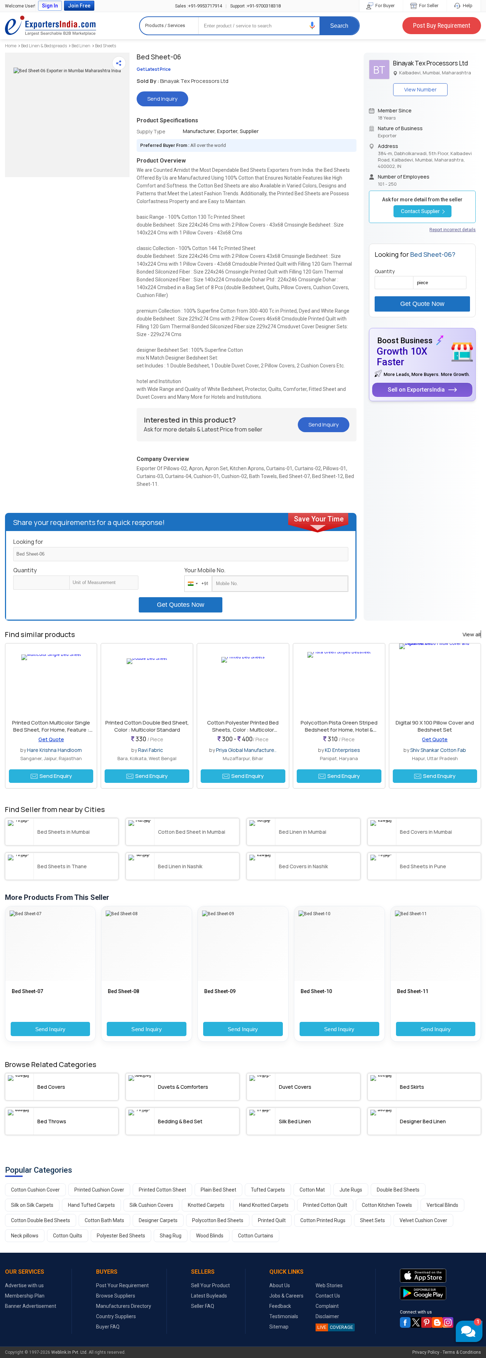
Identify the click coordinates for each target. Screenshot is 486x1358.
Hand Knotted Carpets (264, 1205)
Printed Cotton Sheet (162, 1190)
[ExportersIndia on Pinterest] (426, 1322)
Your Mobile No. (205, 570)
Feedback (280, 1306)
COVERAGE (335, 1327)
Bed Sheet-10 (316, 991)
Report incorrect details (452, 229)
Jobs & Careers (286, 1296)
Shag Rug (170, 1235)
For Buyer (384, 5)
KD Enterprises (342, 750)
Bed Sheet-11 (412, 991)
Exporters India (50, 26)
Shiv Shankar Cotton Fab (438, 750)
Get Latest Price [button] (154, 69)
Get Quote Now (422, 303)
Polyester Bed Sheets (121, 1235)
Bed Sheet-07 (27, 991)
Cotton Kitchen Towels (387, 1205)
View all (472, 634)
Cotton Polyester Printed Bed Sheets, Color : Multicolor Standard (243, 730)
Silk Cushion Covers (151, 1205)
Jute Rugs (350, 1190)
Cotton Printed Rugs (322, 1220)
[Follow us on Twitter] (416, 1322)
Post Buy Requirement (441, 25)
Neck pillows (24, 1235)
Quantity (25, 570)
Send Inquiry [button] (162, 98)
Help (467, 5)
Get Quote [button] (51, 739)
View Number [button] (420, 89)
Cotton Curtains (255, 1235)
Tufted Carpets (268, 1190)
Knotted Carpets (206, 1205)
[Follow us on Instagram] (448, 1322)
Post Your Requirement (122, 1285)
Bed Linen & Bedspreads (44, 46)
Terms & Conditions (462, 1352)
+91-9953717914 (198, 6)
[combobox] (196, 583)
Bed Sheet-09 (220, 991)
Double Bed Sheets (398, 1190)
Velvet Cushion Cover (423, 1220)
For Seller (428, 5)
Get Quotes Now (180, 604)
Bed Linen (81, 46)
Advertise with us (24, 1285)
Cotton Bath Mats (104, 1220)
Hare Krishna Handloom (54, 750)
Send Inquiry (50, 1029)
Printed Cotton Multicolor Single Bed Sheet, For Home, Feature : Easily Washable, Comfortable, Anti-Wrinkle (51, 733)
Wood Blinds (209, 1235)
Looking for (28, 541)
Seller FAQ (202, 1306)
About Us (279, 1285)
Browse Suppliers (115, 1296)
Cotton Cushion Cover (35, 1190)
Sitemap (279, 1327)
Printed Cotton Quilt (325, 1205)
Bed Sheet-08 (123, 991)
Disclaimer (327, 1316)
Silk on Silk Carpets (32, 1205)
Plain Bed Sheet (218, 1190)
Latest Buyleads (209, 1296)
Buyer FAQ (108, 1327)
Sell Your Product (210, 1285)
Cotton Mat (312, 1190)
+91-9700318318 (255, 6)
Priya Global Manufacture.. (246, 750)
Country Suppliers (116, 1316)
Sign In (50, 6)
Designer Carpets (158, 1220)
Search (339, 26)
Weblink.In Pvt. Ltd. (69, 1352)
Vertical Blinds (442, 1205)
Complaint (327, 1306)
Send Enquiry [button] (55, 776)
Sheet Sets (372, 1220)
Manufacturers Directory (123, 1306)
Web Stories (329, 1285)
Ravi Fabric (150, 750)
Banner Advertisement (30, 1306)
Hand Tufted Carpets (91, 1205)
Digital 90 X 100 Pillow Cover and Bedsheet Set (435, 726)
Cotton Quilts (67, 1235)
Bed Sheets (105, 46)
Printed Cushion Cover (99, 1190)
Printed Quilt (272, 1220)
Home (10, 46)
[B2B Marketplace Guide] (437, 1322)
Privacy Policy (425, 1352)
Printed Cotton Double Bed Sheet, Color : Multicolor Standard (147, 726)
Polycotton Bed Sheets (217, 1220)
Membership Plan (24, 1296)
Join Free (79, 6)
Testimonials (283, 1316)
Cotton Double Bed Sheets (40, 1220)
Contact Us (328, 1296)
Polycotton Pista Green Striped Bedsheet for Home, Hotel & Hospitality (339, 730)
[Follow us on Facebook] (405, 1322)
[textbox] (103, 582)
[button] (312, 25)
